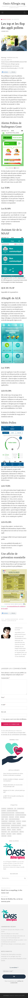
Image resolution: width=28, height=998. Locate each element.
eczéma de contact (16, 825)
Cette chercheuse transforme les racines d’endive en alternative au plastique (13, 774)
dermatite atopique (6, 823)
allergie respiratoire (11, 619)
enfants (4, 827)
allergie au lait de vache (8, 812)
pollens (4, 620)
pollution (4, 831)
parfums (4, 829)
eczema (19, 823)
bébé (3, 819)
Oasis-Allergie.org (14, 3)
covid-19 (18, 821)
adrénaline (10, 808)
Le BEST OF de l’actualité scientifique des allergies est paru (13, 797)
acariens (4, 808)
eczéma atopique (6, 825)
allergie (4, 810)
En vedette (15, 19)
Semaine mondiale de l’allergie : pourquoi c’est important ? (13, 780)
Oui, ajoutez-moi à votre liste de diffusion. (15, 719)
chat (6, 819)
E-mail (3, 704)
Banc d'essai (7, 19)
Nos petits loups (15, 827)
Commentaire (5, 678)
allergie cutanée (20, 812)
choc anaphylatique (14, 819)
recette (21, 831)
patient (9, 829)
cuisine (24, 821)
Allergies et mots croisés (12, 933)
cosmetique (4, 821)
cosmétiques (12, 821)
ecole (14, 823)
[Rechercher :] (14, 878)
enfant (24, 825)
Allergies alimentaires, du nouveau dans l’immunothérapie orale (12, 785)
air (15, 808)
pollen (14, 829)
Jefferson (6, 995)
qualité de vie (11, 620)
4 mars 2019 (4, 31)
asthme (21, 619)
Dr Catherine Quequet (6, 929)
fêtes (8, 827)
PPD (9, 831)
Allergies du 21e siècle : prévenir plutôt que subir (14, 791)
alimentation (20, 808)
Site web (3, 712)
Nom (3, 697)
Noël (22, 827)
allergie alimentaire (12, 810)
